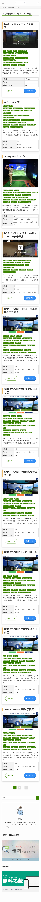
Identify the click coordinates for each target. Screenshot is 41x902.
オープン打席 (26, 262)
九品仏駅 (5, 336)
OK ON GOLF (6, 197)
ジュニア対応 (31, 124)
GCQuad (10, 122)
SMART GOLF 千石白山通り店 (20, 552)
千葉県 (19, 416)
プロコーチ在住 (15, 120)
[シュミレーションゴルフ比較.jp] (20, 3)
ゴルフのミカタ (13, 101)
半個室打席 (6, 62)
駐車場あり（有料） (20, 122)
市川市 (13, 416)
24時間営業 (6, 110)
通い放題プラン (18, 108)
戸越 (4, 656)
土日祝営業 (24, 340)
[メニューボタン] (3, 3)
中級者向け (6, 65)
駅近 (26, 62)
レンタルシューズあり (22, 53)
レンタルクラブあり (8, 53)
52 (26, 787)
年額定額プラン (27, 338)
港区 (4, 50)
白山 (4, 575)
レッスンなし (14, 62)
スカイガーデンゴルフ (16, 156)
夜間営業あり (6, 113)
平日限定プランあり (17, 110)
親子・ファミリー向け (16, 127)
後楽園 (5, 498)
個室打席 (18, 195)
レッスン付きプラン (29, 108)
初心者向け (21, 65)
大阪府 (11, 106)
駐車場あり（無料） (22, 197)
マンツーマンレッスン (27, 120)
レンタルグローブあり (9, 55)
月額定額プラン (7, 108)
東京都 (10, 50)
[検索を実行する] (37, 798)
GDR (21, 62)
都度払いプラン (22, 50)
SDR (4, 122)
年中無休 (34, 192)
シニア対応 (6, 202)
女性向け (14, 65)
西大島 (5, 190)
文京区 (11, 498)
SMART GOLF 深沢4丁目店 (19, 709)
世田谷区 (18, 336)
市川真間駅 (6, 416)
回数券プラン (17, 338)
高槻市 (5, 106)
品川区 (10, 656)
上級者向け (22, 124)
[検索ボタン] (38, 3)
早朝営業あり (28, 110)
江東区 (17, 190)
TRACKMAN (20, 265)
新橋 (15, 50)
